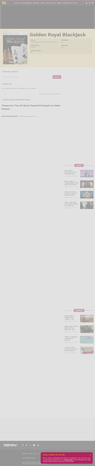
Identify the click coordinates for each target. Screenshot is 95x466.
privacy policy (68, 459)
